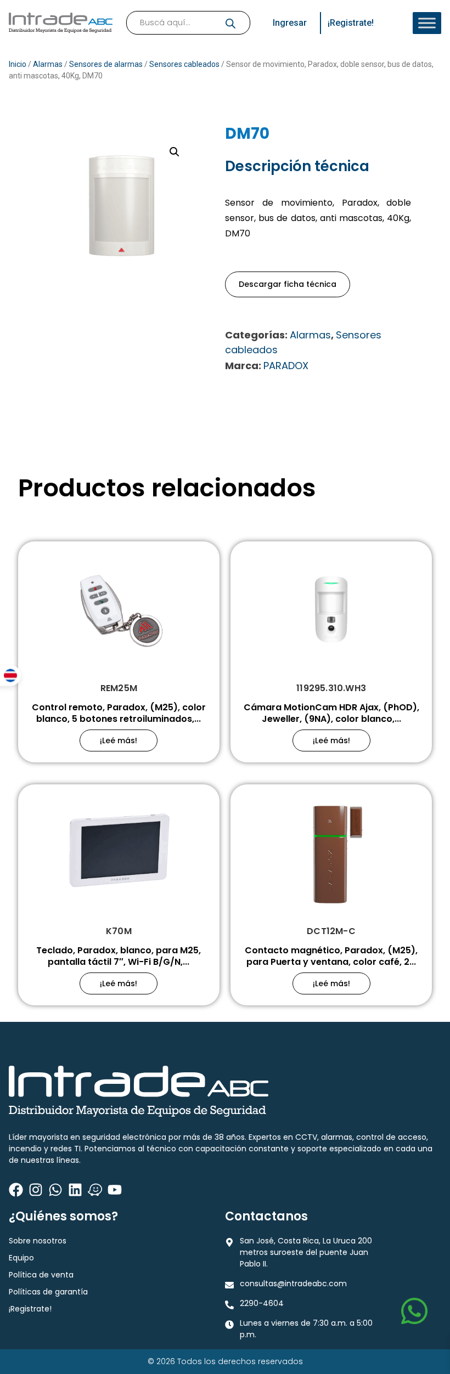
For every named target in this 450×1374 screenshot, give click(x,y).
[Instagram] (36, 1190)
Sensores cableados (184, 64)
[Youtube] (115, 1190)
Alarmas (48, 64)
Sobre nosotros (37, 1240)
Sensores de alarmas (106, 64)
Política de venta (41, 1274)
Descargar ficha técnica (287, 284)
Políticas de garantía (48, 1291)
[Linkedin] (75, 1190)
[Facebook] (16, 1190)
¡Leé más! (118, 740)
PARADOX (285, 365)
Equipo (21, 1257)
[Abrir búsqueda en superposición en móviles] (188, 23)
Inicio (17, 64)
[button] (174, 152)
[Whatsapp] (55, 1190)
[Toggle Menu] (427, 23)
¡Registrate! (30, 1308)
